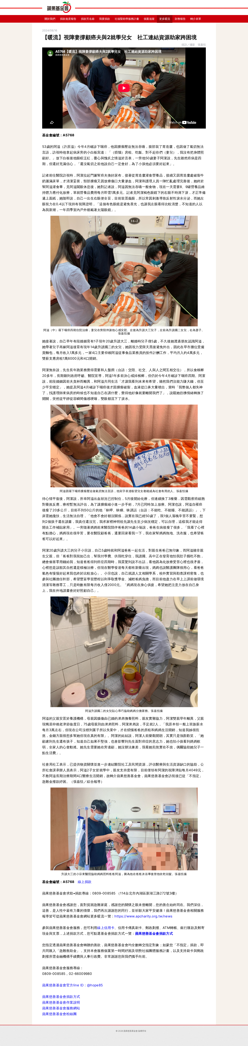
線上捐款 (85, 882)
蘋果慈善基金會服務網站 (61, 1008)
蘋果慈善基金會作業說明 (61, 1002)
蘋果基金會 (58, 7)
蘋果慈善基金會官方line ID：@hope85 (72, 985)
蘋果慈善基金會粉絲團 (59, 1014)
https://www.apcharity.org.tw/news (143, 916)
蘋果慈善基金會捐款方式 (154, 933)
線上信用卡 (105, 928)
